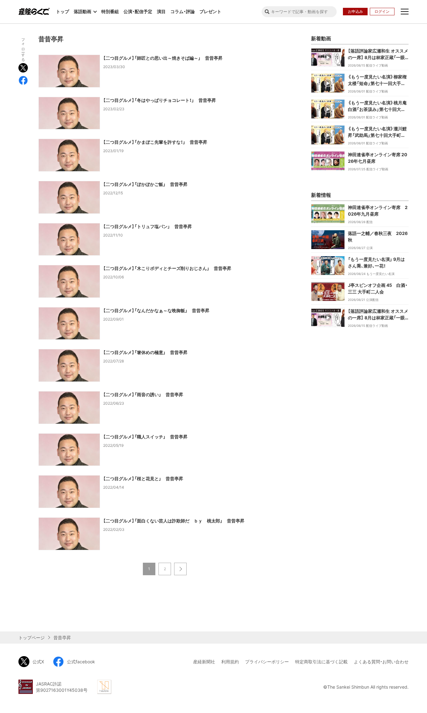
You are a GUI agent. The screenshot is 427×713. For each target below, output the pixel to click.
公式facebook (81, 661)
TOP (416, 621)
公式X (38, 661)
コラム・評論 (182, 11)
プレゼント (210, 11)
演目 (161, 11)
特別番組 (110, 11)
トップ (62, 11)
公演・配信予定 (137, 11)
